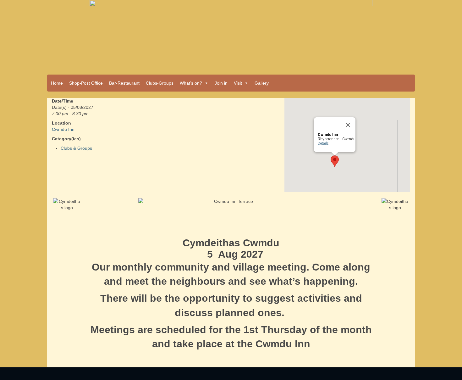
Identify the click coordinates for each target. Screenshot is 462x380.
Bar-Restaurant (124, 83)
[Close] (347, 124)
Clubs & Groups (76, 148)
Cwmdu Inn (63, 129)
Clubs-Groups (159, 83)
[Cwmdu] (231, 35)
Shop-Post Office (86, 83)
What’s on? (191, 83)
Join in (221, 83)
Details (323, 143)
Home (57, 83)
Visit (238, 83)
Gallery (262, 83)
